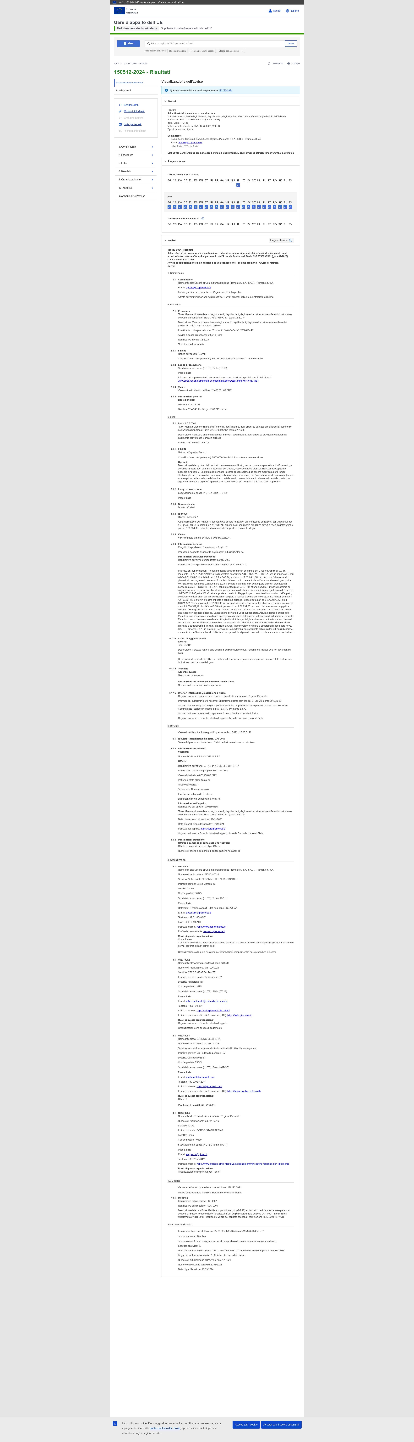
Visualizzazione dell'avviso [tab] (129, 82)
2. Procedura (126, 155)
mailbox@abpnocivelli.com (200, 1077)
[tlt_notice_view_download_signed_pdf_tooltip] (238, 185)
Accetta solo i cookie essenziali (281, 1424)
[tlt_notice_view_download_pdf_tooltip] (169, 207)
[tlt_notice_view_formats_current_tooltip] (290, 240)
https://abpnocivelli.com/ (209, 1086)
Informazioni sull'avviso (132, 196)
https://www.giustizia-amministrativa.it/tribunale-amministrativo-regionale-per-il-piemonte (243, 1163)
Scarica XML (131, 105)
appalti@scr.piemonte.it (190, 142)
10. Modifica (125, 187)
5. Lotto (123, 163)
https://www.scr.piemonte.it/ (211, 926)
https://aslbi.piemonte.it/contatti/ (213, 1010)
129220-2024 (225, 90)
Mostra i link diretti (134, 111)
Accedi (277, 10)
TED (116, 63)
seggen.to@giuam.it (196, 1154)
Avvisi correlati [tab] (123, 90)
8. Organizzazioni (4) (130, 179)
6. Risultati (125, 171)
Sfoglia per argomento (229, 51)
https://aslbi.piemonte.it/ (213, 828)
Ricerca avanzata (177, 51)
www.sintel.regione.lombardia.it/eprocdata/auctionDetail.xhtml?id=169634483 (218, 380)
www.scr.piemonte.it (214, 931)
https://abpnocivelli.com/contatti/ (244, 1091)
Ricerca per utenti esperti (202, 51)
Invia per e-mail (133, 124)
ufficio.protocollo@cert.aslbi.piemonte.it (206, 1001)
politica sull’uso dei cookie (165, 1428)
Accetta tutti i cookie (246, 1424)
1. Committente (127, 146)
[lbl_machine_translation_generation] (203, 218)
